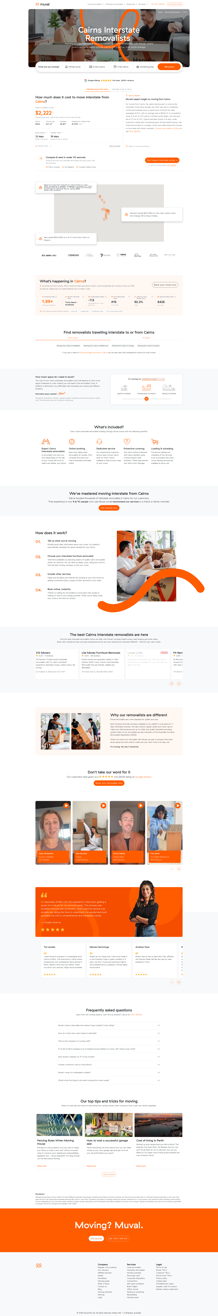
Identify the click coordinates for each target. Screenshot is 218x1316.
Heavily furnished (169, 393)
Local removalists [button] (95, 4)
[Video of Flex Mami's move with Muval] (164, 833)
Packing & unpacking (135, 1292)
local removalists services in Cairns (93, 352)
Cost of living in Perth (150, 1140)
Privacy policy (161, 1278)
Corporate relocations (136, 1278)
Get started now (109, 507)
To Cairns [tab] (146, 338)
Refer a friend (103, 1284)
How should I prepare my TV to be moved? (76, 1057)
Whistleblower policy (165, 1284)
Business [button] (142, 4)
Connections (132, 1281)
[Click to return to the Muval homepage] (42, 4)
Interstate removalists (136, 1270)
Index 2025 (74, 311)
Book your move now (165, 284)
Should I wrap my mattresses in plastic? (74, 1072)
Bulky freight (132, 1286)
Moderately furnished (146, 393)
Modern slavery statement (167, 1289)
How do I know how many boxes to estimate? (77, 1033)
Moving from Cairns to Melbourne (96, 346)
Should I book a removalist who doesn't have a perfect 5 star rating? (86, 1025)
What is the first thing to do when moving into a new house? (83, 1080)
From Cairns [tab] (73, 338)
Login (100, 1297)
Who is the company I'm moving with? (74, 1041)
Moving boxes (133, 1297)
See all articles (109, 1174)
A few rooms (99, 66)
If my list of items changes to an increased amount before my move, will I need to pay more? (96, 1049)
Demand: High (43, 146)
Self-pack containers (135, 1284)
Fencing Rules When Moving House (55, 1142)
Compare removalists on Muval (167, 128)
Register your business (107, 1267)
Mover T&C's (161, 1270)
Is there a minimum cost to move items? (75, 1064)
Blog (100, 1289)
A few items (122, 66)
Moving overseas (134, 1273)
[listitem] (51, 301)
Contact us (102, 1286)
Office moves (132, 1289)
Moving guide (103, 1281)
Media (100, 1275)
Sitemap (101, 1294)
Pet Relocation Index (97, 311)
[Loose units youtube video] (88, 664)
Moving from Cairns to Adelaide (68, 346)
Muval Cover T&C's (164, 1275)
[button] (104, 209)
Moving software (105, 1292)
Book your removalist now (109, 783)
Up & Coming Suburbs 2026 (114, 311)
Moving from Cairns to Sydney (148, 346)
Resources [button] (131, 4)
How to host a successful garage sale (107, 1142)
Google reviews (143, 776)
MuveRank (102, 1278)
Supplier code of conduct (166, 1286)
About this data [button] (114, 146)
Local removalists (134, 1267)
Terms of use (161, 1267)
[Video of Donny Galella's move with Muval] (127, 833)
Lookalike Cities (84, 311)
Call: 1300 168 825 (117, 1238)
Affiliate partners (105, 1273)
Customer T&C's (163, 1273)
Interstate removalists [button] (114, 4)
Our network (103, 1270)
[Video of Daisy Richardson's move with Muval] (53, 833)
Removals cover (133, 1275)
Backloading (132, 1294)
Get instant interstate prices (161, 160)
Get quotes (175, 4)
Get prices (169, 66)
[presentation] (172, 683)
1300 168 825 (157, 4)
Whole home (74, 66)
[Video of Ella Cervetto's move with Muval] (90, 833)
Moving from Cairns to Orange (123, 346)
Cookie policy (161, 1281)
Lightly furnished (124, 393)
